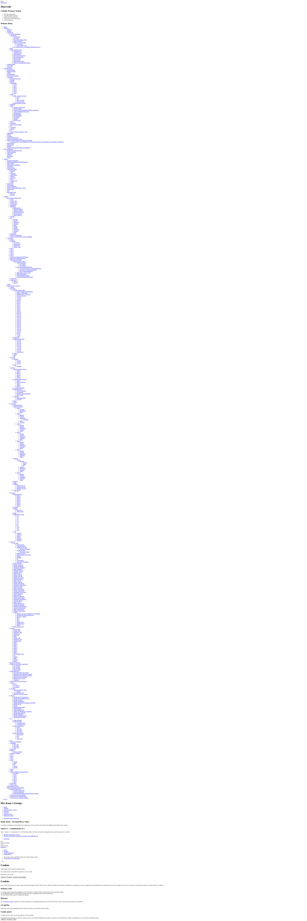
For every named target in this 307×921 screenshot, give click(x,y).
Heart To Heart (17, 58)
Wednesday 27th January (19, 592)
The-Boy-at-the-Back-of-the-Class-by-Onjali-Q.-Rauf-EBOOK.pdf (21, 836)
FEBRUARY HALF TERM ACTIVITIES (24, 703)
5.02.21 (18, 304)
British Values (10, 143)
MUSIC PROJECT (18, 714)
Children (6, 196)
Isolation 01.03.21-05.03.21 (24, 294)
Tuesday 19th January (18, 583)
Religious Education (15, 78)
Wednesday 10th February (20, 606)
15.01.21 (19, 326)
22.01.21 (19, 319)
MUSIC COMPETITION (20, 716)
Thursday (15, 224)
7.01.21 (18, 334)
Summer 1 (19, 539)
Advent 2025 (16, 37)
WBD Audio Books (22, 274)
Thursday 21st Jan (18, 586)
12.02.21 (19, 297)
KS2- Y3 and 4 (20, 100)
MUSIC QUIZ (17, 704)
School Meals (10, 185)
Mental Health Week (15, 789)
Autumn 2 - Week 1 (22, 616)
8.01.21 (18, 333)
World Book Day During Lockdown (22, 675)
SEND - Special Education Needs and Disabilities (19, 140)
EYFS (15, 84)
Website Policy (7, 854)
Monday (15, 219)
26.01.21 (19, 316)
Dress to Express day (18, 792)
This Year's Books (21, 391)
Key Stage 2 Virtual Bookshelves (28, 270)
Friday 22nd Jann (17, 588)
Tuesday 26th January (18, 590)
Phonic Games (17, 670)
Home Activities (17, 721)
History (12, 121)
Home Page (4, 2)
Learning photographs (19, 790)
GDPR (9, 73)
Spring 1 (19, 536)
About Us (6, 28)
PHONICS (13, 206)
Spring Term (16, 245)
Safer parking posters (18, 61)
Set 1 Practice (16, 665)
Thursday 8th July (21, 546)
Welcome (9, 29)
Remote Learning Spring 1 (20, 369)
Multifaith (12, 104)
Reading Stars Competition (23, 393)
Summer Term (17, 247)
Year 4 (15, 90)
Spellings (15, 359)
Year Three (13, 403)
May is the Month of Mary (20, 40)
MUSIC (12, 695)
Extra (11, 770)
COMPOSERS (17, 708)
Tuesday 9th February (18, 605)
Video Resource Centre (13, 786)
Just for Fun (20, 739)
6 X (18, 521)
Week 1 (18, 370)
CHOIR (15, 119)
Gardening (13, 173)
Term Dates (10, 183)
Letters (8, 157)
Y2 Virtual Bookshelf (18, 388)
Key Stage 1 (23, 264)
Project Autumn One (18, 626)
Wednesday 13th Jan (18, 577)
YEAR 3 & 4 (13, 202)
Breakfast (12, 170)
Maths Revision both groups (24, 554)
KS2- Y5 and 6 (20, 101)
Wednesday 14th (17, 639)
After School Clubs (12, 169)
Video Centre (13, 785)
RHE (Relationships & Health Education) (17, 162)
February (15, 458)
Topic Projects (17, 490)
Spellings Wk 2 (20, 623)
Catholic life (10, 32)
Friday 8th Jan (17, 573)
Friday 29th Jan (17, 595)
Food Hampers (17, 54)
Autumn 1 (19, 533)
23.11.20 (19, 342)
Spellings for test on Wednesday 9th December (28, 613)
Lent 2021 (12, 688)
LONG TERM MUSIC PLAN (21, 111)
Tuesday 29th (16, 631)
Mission (9, 31)
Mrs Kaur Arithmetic (25, 549)
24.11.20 (19, 340)
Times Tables (20, 734)
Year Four (12, 493)
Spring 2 (19, 537)
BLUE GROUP (17, 214)
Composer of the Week (19, 107)
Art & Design (20, 560)
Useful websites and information (25, 291)
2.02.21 (18, 309)
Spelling (15, 508)
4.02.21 (18, 306)
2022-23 (15, 281)
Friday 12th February (18, 609)
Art (11, 126)
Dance (12, 179)
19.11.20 (19, 344)
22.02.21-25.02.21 (21, 296)
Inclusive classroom (15, 662)
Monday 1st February (18, 596)
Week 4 (18, 375)
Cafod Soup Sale (17, 52)
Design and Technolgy (16, 124)
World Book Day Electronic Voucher (22, 674)
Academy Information (12, 160)
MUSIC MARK (17, 109)
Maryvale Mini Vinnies (16, 50)
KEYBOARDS (17, 116)
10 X (18, 527)
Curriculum (10, 77)
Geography (13, 123)
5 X (18, 520)
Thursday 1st (16, 634)
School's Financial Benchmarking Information (18, 147)
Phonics (15, 353)
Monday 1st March (18, 565)
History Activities (17, 751)
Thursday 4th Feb (17, 600)
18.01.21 (19, 324)
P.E (11, 130)
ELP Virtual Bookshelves (26, 271)
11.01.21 (19, 332)
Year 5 (15, 91)
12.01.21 (19, 330)
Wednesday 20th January (19, 585)
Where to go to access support (17, 795)
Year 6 (15, 93)
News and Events (8, 149)
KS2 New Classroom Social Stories (19, 257)
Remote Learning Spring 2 (20, 379)
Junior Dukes (13, 175)
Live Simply (20, 44)
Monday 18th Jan (17, 582)
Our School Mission (15, 34)
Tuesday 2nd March (18, 566)
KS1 (18, 98)
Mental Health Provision (19, 103)
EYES (18, 727)
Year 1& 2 (19, 728)
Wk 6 (18, 618)
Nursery (12, 239)
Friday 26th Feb (17, 563)
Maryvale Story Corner (19, 261)
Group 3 (19, 363)
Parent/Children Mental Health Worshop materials (26, 793)
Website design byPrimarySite (12, 858)
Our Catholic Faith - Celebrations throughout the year (26, 47)
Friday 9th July (20, 544)
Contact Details (11, 64)
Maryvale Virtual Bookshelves (24, 267)
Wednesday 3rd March (19, 567)
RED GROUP (17, 208)
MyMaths (19, 366)
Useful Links (10, 189)
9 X (18, 526)
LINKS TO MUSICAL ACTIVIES (22, 711)
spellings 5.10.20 (21, 487)
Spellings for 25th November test (25, 615)
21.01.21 (19, 320)
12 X (18, 530)
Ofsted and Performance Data (14, 139)
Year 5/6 (12, 195)
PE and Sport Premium (13, 75)
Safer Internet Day (21, 398)
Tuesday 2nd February (19, 598)
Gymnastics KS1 (21, 723)
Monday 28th (16, 629)
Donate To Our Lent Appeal (20, 694)
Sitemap (6, 851)
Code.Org (19, 399)
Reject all (3, 877)
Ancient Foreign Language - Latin (19, 132)
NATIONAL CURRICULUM (21, 698)
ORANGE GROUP (18, 212)
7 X (18, 523)
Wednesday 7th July (22, 547)
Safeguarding (10, 144)
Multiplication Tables (18, 514)
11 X (18, 529)
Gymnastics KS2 (21, 724)
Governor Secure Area (12, 137)
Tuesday (15, 221)
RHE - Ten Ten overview (19, 96)
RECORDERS (17, 114)
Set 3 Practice (16, 668)
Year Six (12, 628)
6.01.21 (18, 336)
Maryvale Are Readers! (16, 260)
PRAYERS (13, 234)
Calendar (9, 155)
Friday (15, 225)
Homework (16, 337)
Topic (14, 531)
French (15, 402)
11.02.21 (19, 298)
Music (11, 106)
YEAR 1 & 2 (13, 201)
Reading (12, 80)
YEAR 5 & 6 (13, 203)
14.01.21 (19, 327)
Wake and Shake (17, 720)
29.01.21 (19, 311)
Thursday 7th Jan (17, 572)
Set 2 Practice (16, 667)
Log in (5, 799)
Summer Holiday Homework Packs (19, 772)
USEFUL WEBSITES (16, 235)
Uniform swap (17, 51)
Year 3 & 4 (19, 730)
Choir (11, 172)
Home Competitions (18, 726)
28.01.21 (19, 313)
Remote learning (11, 71)
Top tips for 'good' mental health (18, 796)
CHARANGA (17, 113)
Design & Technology (15, 741)
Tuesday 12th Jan (17, 576)
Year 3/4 (12, 193)
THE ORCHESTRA (18, 710)
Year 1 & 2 (16, 744)
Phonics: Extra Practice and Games (19, 664)
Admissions (10, 133)
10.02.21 (19, 300)
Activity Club (13, 180)
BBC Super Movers (18, 733)
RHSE (12, 94)
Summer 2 (19, 540)
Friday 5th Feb (17, 602)
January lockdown (18, 406)
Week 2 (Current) (21, 382)
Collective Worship (15, 753)
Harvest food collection (19, 55)
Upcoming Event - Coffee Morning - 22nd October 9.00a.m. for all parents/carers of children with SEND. (37, 142)
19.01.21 (19, 323)
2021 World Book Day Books (21, 672)
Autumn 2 (19, 534)
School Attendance (12, 186)
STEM (12, 182)
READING (13, 205)
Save (14, 919)
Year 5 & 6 (19, 731)
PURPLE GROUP (18, 211)
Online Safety (10, 163)
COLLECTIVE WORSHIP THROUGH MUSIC (26, 110)
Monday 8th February (18, 603)
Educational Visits (11, 192)
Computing (13, 127)
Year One (12, 357)
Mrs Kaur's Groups (25, 552)
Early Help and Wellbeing (13, 165)
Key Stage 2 (23, 265)
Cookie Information (9, 853)
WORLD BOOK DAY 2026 (14, 150)
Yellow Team (20, 511)
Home (5, 27)
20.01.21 (19, 321)
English (12, 81)
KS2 (18, 737)
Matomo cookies (9, 901)
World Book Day (17, 389)
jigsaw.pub (6, 839)
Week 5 (18, 376)
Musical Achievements (19, 707)
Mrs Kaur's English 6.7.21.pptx (12, 834)
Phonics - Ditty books (22, 293)
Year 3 (15, 88)
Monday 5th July (21, 553)
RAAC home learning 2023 (14, 198)
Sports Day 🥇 (14, 280)
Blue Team (19, 510)
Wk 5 (18, 619)
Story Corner (20, 395)
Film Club (12, 178)
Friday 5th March (17, 569)
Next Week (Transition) (22, 562)
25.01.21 (19, 317)
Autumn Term (17, 244)
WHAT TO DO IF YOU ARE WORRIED (21, 237)
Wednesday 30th (17, 632)
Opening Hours (11, 70)
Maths (15, 355)
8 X (18, 524)
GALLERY (16, 117)
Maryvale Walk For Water (20, 690)
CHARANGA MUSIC (19, 713)
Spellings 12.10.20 (21, 488)
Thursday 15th (17, 641)
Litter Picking (16, 60)
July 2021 (15, 543)
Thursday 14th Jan (18, 579)
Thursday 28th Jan (18, 593)
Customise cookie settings (19, 877)
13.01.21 (19, 329)
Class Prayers (20, 352)
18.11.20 (19, 346)
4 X (18, 519)
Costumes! (16, 680)
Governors (9, 136)
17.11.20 (19, 347)
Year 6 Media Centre (18, 654)
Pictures (19, 691)
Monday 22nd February (19, 611)
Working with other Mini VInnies (21, 63)
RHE (11, 48)
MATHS (12, 216)
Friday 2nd (16, 635)
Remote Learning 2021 (19, 290)
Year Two (12, 367)
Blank (14, 636)
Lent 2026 (16, 38)
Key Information (8, 68)
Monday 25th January (18, 589)
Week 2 (18, 372)
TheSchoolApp (11, 168)
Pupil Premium (11, 74)
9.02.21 (18, 301)
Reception (12, 241)
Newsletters (10, 156)
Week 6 (18, 378)
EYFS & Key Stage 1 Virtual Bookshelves (30, 268)
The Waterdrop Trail (18, 693)
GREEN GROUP (18, 209)
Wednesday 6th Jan (18, 570)
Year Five (12, 542)
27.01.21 (19, 314)
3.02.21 (18, 307)
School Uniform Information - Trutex (16, 188)
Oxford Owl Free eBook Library (25, 277)
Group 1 (19, 360)
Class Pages (10, 238)
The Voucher (20, 392)
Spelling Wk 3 (20, 622)
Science (12, 129)
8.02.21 (18, 303)
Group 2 (19, 362)
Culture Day (13, 278)
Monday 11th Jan (17, 575)
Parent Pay (3, 847)
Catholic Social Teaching (19, 42)
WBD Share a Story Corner (24, 272)
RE (14, 356)
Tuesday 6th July (21, 550)
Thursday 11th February (19, 608)
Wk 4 (18, 621)
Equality (9, 146)
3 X (18, 517)
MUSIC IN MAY (17, 700)
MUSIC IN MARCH (18, 701)
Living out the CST (21, 45)
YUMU (15, 705)
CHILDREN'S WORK (19, 717)
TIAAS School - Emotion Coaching (19, 798)
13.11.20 (19, 350)
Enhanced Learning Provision (17, 258)
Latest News (10, 153)
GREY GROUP (17, 215)
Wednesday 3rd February (19, 599)
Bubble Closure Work (18, 339)
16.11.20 (19, 349)
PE (11, 218)
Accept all (9, 877)
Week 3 (18, 373)
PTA (8, 191)
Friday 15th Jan (17, 580)
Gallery (9, 284)
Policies (9, 134)
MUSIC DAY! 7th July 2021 (20, 697)
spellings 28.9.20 (21, 485)
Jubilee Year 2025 (17, 41)
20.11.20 (19, 343)
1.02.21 (18, 310)
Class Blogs (13, 783)
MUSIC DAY (17, 120)
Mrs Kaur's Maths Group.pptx (11, 818)
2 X (18, 516)
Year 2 (15, 87)
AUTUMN (16, 242)
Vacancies (9, 67)
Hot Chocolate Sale (18, 57)
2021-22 (15, 283)
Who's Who (10, 65)
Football (12, 176)
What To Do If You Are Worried (18, 681)
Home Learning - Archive (13, 286)
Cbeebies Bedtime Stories (23, 275)
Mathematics (13, 83)
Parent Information (21, 262)
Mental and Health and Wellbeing (15, 787)
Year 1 (15, 86)
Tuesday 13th (16, 638)
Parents (6, 159)
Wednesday (16, 222)
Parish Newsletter (11, 152)
